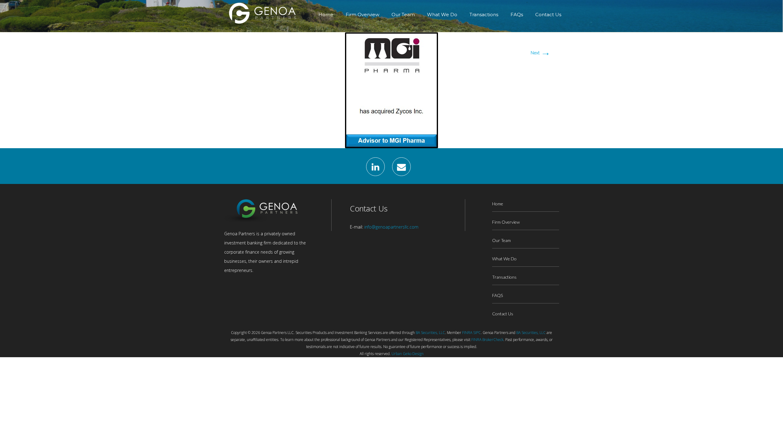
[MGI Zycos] (391, 89)
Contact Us (548, 14)
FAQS (497, 295)
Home (325, 14)
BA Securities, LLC (430, 332)
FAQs (516, 14)
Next (541, 52)
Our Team (403, 14)
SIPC (477, 332)
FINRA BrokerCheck (487, 339)
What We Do (442, 14)
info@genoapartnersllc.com (391, 227)
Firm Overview (362, 14)
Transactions (483, 14)
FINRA (467, 332)
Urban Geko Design (408, 353)
